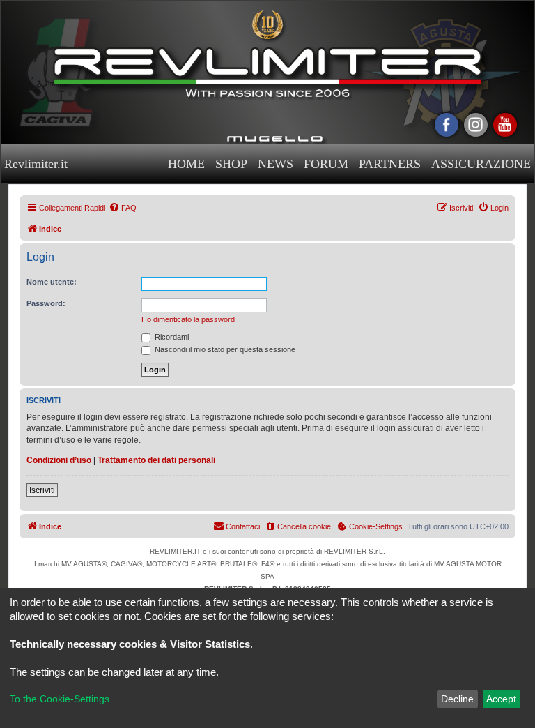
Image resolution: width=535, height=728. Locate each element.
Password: (45, 303)
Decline (457, 698)
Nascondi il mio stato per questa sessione (224, 349)
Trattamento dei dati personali (156, 460)
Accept (501, 698)
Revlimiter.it (36, 164)
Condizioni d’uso (58, 460)
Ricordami (171, 337)
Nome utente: (51, 282)
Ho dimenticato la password (188, 319)
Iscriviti (42, 490)
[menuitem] (123, 207)
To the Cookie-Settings (59, 698)
